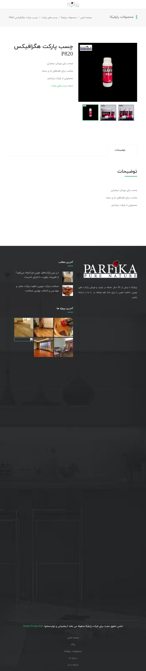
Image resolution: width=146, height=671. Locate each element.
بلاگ (73, 644)
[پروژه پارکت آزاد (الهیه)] (63, 327)
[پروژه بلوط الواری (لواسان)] (23, 327)
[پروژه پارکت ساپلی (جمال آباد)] (43, 347)
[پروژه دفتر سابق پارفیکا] (23, 471)
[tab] (122, 150)
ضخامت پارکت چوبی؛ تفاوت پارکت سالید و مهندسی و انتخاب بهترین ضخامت (37, 288)
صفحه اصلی (86, 17)
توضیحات (120, 150)
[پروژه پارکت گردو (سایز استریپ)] (63, 347)
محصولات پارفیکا (69, 17)
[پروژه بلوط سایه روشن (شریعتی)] (43, 327)
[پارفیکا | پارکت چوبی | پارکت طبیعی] (73, 4)
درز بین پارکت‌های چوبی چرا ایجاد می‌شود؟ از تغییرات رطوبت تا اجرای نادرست (37, 275)
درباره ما (73, 658)
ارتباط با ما (73, 665)
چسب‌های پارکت (49, 17)
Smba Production (33, 626)
